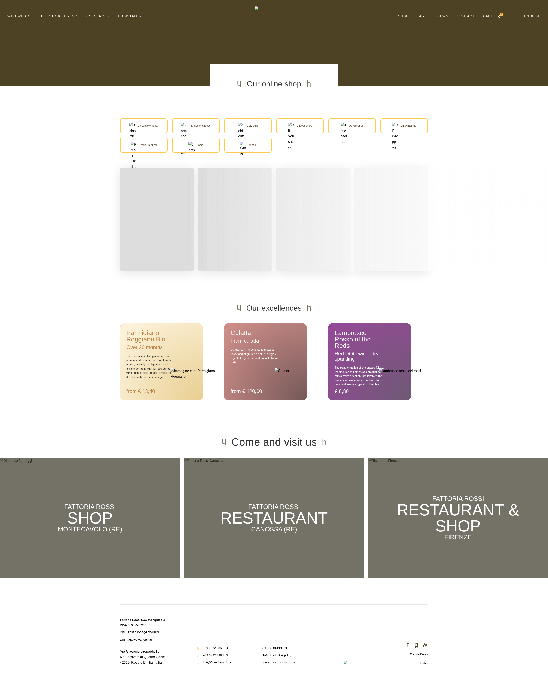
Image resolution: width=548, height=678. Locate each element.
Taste (423, 16)
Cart (488, 16)
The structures (57, 16)
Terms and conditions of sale (279, 662)
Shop (403, 16)
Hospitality (130, 16)
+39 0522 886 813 (215, 648)
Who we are (19, 16)
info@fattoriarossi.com (218, 662)
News (442, 16)
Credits (423, 663)
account (513, 16)
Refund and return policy (276, 655)
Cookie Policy (419, 654)
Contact (466, 16)
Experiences (96, 16)
